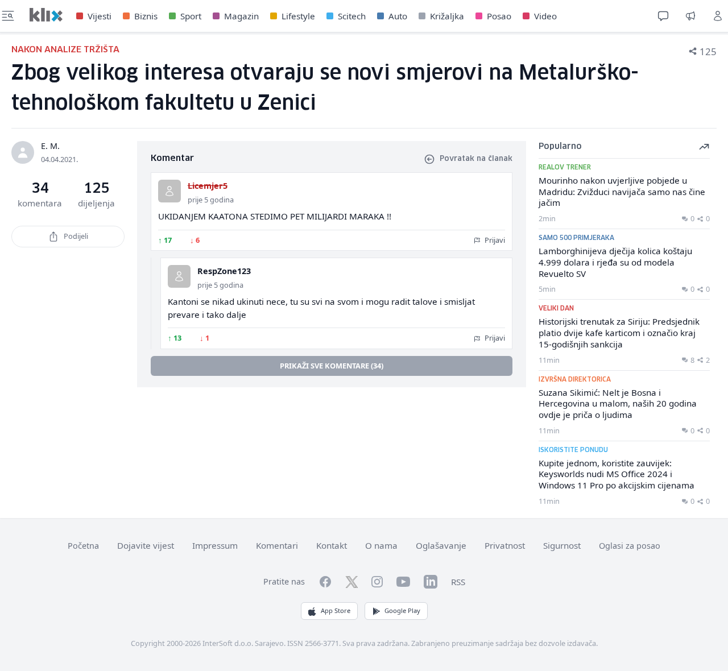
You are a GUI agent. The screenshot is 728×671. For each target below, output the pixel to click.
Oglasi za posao (629, 545)
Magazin (241, 16)
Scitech (352, 16)
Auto (397, 16)
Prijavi (494, 240)
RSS (458, 581)
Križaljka (447, 16)
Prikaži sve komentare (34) (331, 366)
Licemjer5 (208, 185)
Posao (499, 16)
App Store (335, 610)
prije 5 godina (211, 199)
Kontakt (331, 545)
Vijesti (99, 16)
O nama (381, 545)
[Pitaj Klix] (663, 16)
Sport (190, 16)
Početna (83, 545)
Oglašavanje (441, 545)
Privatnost (505, 545)
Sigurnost (562, 545)
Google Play (402, 610)
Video (545, 16)
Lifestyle (298, 16)
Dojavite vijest (145, 545)
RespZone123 (224, 271)
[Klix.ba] (46, 15)
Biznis (146, 16)
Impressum (215, 545)
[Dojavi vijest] (690, 16)
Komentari (277, 545)
